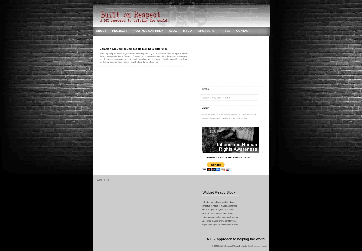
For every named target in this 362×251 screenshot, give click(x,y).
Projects (119, 30)
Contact (243, 30)
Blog (173, 30)
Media (187, 30)
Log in (264, 246)
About (101, 30)
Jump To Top (103, 180)
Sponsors (206, 30)
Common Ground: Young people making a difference (134, 48)
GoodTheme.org (254, 246)
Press (225, 30)
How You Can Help (148, 30)
